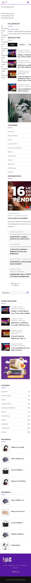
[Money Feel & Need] (5, 512)
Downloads (23, 565)
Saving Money (15, 545)
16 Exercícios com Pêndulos (18, 218)
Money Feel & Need (17, 511)
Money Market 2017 (17, 458)
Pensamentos (12, 156)
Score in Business (17, 470)
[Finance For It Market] (5, 482)
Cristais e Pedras (13, 144)
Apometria (11, 131)
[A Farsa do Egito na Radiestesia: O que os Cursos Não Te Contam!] (12, 74)
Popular (22, 44)
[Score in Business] (5, 471)
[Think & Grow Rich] (5, 448)
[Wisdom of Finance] (5, 535)
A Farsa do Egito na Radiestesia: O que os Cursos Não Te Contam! (19, 338)
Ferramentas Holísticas (15, 148)
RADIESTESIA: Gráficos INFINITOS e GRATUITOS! (19, 238)
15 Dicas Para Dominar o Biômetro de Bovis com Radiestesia (19, 251)
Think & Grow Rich (17, 447)
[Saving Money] (5, 546)
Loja (18, 565)
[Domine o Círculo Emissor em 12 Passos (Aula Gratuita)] (12, 53)
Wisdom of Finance (17, 534)
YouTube (10, 172)
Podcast (10, 160)
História (20, 72)
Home (5, 565)
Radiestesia (21, 52)
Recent (13, 44)
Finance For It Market (18, 481)
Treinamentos (21, 74)
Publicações (11, 565)
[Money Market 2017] (5, 460)
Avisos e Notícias (13, 135)
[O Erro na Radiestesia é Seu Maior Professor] (12, 87)
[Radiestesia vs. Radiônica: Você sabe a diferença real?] (12, 64)
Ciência (10, 140)
